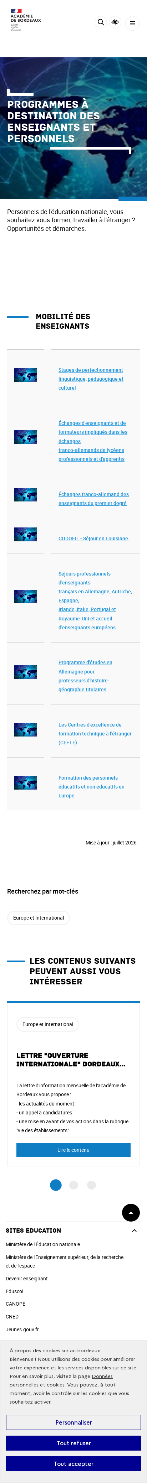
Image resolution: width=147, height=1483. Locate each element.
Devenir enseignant (27, 1278)
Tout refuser (73, 1443)
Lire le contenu (73, 1149)
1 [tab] (56, 1185)
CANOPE (15, 1303)
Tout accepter (73, 1463)
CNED (12, 1316)
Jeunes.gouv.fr (22, 1329)
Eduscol (14, 1291)
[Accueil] (26, 21)
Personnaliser (73, 1422)
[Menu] (132, 23)
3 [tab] (91, 1185)
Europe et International (38, 917)
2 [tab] (73, 1185)
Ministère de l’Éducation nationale (43, 1244)
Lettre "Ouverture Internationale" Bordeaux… (71, 1059)
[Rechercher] (101, 23)
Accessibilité (115, 22)
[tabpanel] (73, 1083)
